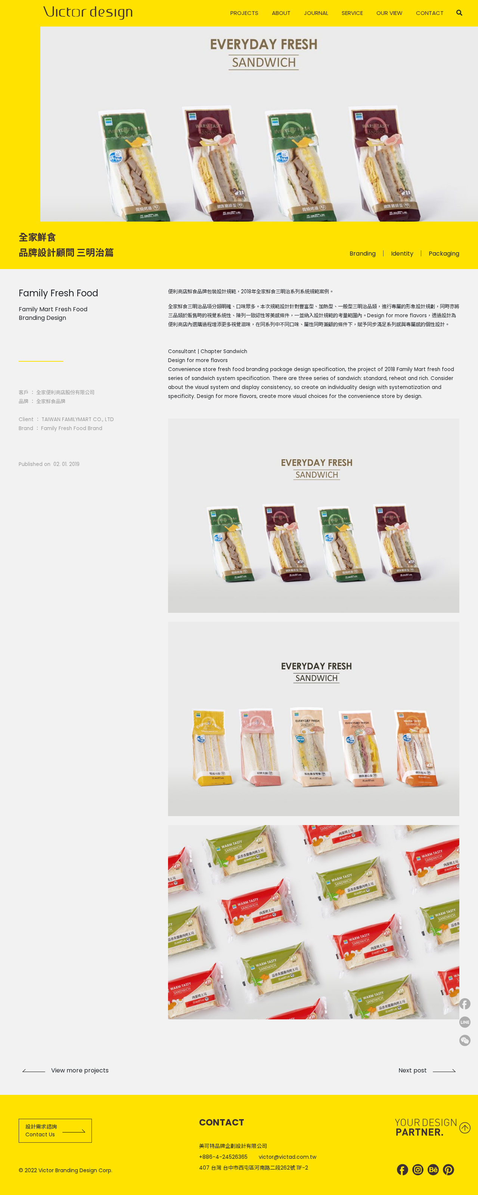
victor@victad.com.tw (287, 1157)
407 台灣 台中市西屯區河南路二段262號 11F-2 (253, 1167)
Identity (402, 253)
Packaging (444, 253)
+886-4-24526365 (223, 1157)
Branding (363, 253)
